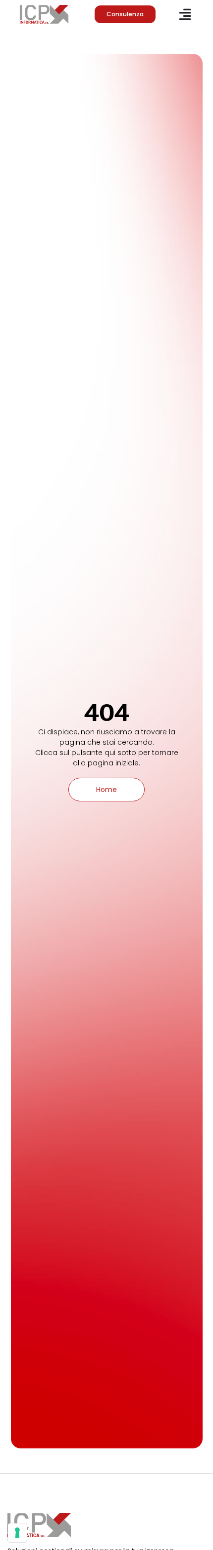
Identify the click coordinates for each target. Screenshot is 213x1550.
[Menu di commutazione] (185, 14)
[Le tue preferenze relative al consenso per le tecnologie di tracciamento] (17, 1532)
